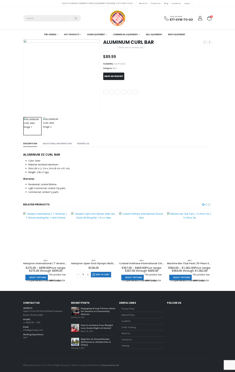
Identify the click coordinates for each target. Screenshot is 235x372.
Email (129, 92)
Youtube (184, 310)
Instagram (191, 310)
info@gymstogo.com (33, 329)
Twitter (111, 92)
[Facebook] (196, 3)
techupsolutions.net (110, 365)
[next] (209, 42)
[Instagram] (210, 3)
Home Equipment (96, 34)
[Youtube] (205, 3)
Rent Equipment (176, 34)
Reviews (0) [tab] (83, 143)
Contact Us (156, 3)
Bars (115, 68)
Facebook (105, 92)
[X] (200, 3)
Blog (166, 3)
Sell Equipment (154, 34)
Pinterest (123, 92)
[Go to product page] (45, 234)
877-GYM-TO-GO (125, 3)
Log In (187, 3)
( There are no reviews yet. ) (131, 47)
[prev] (205, 42)
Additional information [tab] (57, 143)
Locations (176, 3)
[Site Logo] (118, 18)
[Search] (76, 18)
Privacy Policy (128, 308)
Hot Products (71, 34)
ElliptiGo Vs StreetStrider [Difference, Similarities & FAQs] (96, 342)
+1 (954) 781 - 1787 (31, 322)
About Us (143, 3)
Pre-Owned (50, 34)
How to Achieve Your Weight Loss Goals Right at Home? (97, 327)
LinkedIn (117, 92)
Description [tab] (30, 143)
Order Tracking (128, 327)
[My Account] (200, 18)
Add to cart (103, 274)
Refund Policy (128, 314)
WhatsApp (135, 92)
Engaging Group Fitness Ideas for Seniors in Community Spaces (98, 311)
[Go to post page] (75, 311)
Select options (37, 277)
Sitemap (125, 345)
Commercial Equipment (125, 34)
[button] (24, 77)
